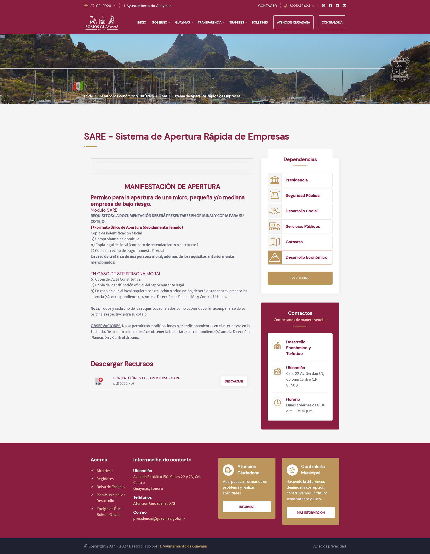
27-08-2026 (100, 5)
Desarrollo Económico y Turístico (126, 96)
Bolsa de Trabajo (111, 487)
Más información (311, 513)
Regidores (105, 479)
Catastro (294, 242)
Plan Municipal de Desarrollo (111, 498)
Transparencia (209, 22)
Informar (246, 507)
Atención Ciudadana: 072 (154, 503)
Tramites (236, 22)
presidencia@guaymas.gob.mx (159, 518)
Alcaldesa (105, 470)
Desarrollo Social (302, 211)
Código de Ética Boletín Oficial (110, 512)
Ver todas (300, 278)
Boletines (260, 22)
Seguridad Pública (303, 195)
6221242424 (300, 5)
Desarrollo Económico (306, 257)
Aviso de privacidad (329, 546)
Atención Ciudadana (293, 22)
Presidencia (297, 180)
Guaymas (182, 22)
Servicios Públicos (303, 226)
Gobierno (159, 22)
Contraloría (332, 22)
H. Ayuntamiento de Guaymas (147, 5)
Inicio (142, 22)
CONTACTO (267, 5)
